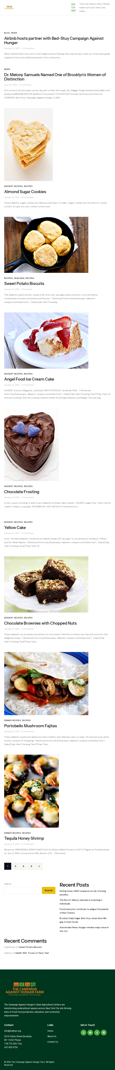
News (14, 33)
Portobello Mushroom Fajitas (30, 726)
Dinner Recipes (12, 720)
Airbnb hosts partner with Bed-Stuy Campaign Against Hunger (54, 40)
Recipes (28, 186)
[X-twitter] (97, 1033)
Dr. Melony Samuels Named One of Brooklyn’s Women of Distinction (55, 77)
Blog (7, 33)
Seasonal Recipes (24, 278)
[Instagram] (84, 1033)
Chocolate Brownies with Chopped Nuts (40, 623)
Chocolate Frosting (21, 492)
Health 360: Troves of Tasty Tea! (32, 952)
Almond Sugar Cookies (25, 192)
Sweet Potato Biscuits (24, 283)
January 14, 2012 (11, 197)
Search (7, 883)
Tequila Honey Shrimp (24, 838)
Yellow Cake (15, 527)
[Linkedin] (104, 1033)
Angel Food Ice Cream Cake (29, 379)
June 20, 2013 (10, 85)
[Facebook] (90, 1033)
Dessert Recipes (13, 186)
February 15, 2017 (12, 48)
